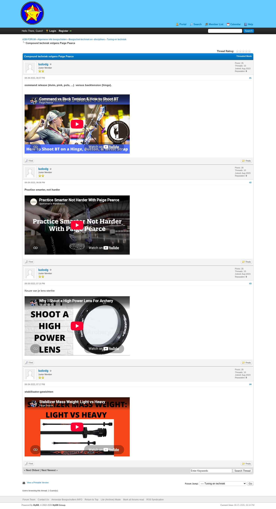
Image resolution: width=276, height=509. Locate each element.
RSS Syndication (155, 499)
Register (63, 30)
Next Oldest (32, 470)
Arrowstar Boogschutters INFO (66, 499)
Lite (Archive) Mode (111, 499)
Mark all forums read (133, 499)
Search (198, 24)
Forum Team (29, 499)
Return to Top (91, 499)
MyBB (36, 505)
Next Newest (48, 470)
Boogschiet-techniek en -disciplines (87, 39)
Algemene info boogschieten (52, 39)
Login (52, 30)
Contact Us (43, 499)
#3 (250, 283)
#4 (250, 384)
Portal (182, 24)
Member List (216, 24)
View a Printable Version (38, 482)
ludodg (43, 64)
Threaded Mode (244, 56)
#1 (250, 78)
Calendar (235, 24)
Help (250, 24)
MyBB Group (59, 505)
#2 (250, 182)
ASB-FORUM (29, 39)
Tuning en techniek (116, 39)
